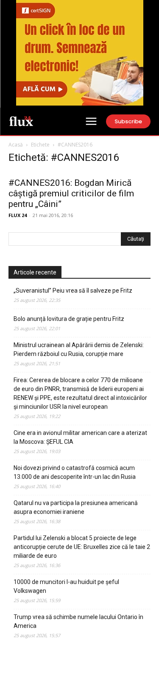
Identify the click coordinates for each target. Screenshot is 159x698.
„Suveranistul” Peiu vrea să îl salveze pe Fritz (73, 290)
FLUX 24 (17, 215)
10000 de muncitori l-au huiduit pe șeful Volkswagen (66, 586)
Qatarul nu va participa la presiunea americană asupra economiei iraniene (76, 507)
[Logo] (21, 121)
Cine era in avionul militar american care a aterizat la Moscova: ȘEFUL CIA (80, 437)
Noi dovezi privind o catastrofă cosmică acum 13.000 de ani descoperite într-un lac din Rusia (75, 472)
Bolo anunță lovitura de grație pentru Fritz (69, 318)
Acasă (15, 144)
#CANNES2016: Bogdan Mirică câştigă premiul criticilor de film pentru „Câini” (71, 193)
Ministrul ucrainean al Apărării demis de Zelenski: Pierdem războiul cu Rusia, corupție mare (79, 349)
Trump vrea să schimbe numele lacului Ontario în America (78, 621)
